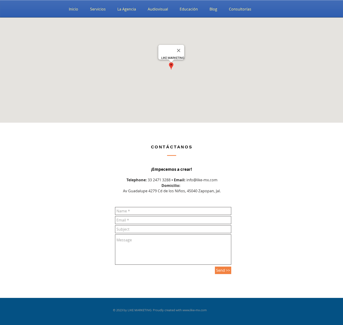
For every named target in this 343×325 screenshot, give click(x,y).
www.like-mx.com (194, 310)
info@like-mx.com (201, 179)
